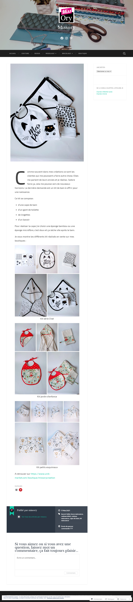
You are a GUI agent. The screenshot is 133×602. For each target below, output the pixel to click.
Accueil (12, 53)
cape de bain (74, 518)
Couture (25, 53)
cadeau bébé (66, 516)
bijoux (37, 53)
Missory (66, 27)
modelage (50, 53)
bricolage (66, 53)
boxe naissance (77, 514)
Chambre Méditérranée (104, 92)
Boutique (83, 53)
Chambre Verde (102, 94)
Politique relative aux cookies (55, 598)
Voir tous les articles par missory (33, 517)
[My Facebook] (62, 38)
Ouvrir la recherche (124, 53)
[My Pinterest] (71, 38)
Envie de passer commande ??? (67, 527)
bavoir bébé (65, 514)
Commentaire (70, 573)
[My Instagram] (66, 38)
